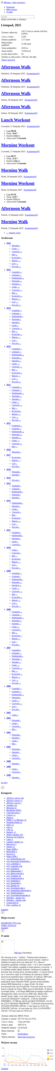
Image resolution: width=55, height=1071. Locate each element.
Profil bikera (23, 1034)
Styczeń (16, 266)
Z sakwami (12, 902)
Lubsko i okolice (14, 842)
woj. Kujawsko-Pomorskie (18, 861)
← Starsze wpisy (13, 233)
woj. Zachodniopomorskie (18, 895)
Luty (15, 263)
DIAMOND (11, 923)
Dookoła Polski (14, 822)
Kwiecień (17, 258)
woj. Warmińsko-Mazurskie (18, 890)
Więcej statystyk (8, 60)
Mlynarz (18, 953)
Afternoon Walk (16, 66)
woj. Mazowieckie (15, 873)
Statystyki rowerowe (26, 1037)
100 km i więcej (15, 798)
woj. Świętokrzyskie (15, 888)
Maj (14, 255)
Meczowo (11, 844)
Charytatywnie (13, 813)
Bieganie (11, 808)
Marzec (16, 260)
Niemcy (10, 847)
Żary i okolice (13, 905)
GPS (9, 830)
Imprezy (11, 832)
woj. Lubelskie (13, 864)
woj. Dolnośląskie (15, 859)
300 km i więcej (13, 803)
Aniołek (11, 805)
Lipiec (15, 248)
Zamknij (4, 910)
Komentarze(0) (33, 73)
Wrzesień (17, 281)
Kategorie (10, 7)
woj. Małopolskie (14, 871)
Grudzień (17, 272)
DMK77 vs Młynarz (16, 820)
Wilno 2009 (12, 856)
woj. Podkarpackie (15, 878)
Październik (18, 278)
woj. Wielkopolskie (15, 893)
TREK (8, 925)
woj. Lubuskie (14, 866)
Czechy (10, 815)
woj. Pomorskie (13, 883)
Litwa (9, 839)
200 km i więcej (14, 800)
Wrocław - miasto (15, 898)
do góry (4, 783)
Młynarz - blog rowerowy (14, 2)
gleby (10, 825)
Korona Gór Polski (15, 837)
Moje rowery (11, 9)
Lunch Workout (15, 119)
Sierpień (16, 245)
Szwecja (10, 854)
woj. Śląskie (12, 885)
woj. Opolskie (13, 876)
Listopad (16, 275)
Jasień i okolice (14, 834)
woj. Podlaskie (13, 881)
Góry (9, 827)
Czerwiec (17, 251)
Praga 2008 (12, 849)
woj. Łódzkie (12, 868)
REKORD (11, 851)
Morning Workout (18, 145)
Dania (9, 817)
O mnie (9, 12)
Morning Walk (14, 170)
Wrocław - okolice (16, 900)
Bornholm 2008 (13, 810)
